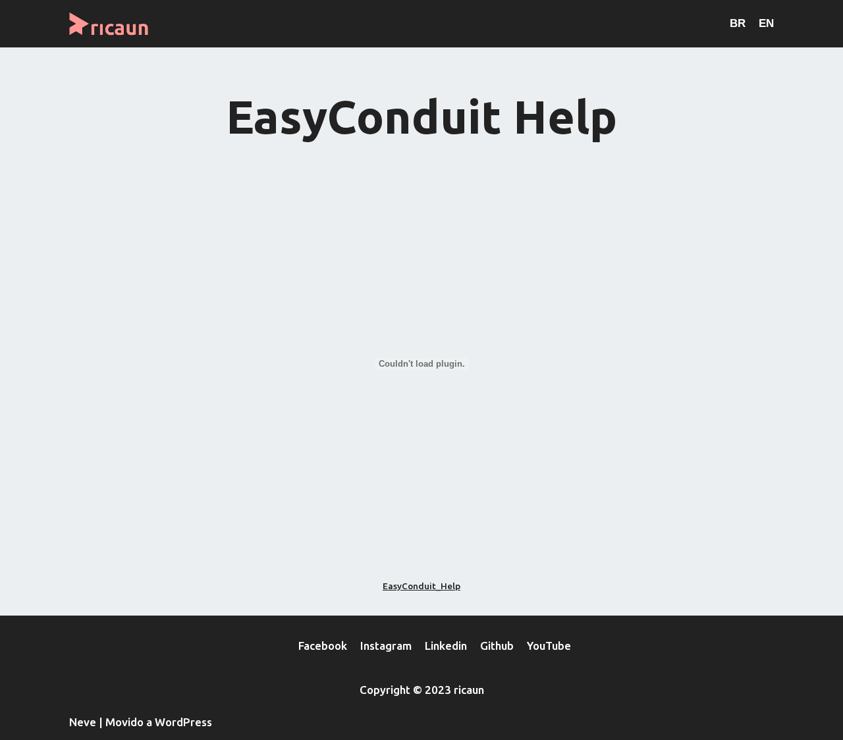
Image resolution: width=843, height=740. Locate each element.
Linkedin (446, 645)
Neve (82, 722)
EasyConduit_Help (421, 586)
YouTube (549, 645)
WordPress (183, 722)
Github (497, 645)
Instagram (386, 645)
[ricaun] (112, 24)
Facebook (322, 645)
